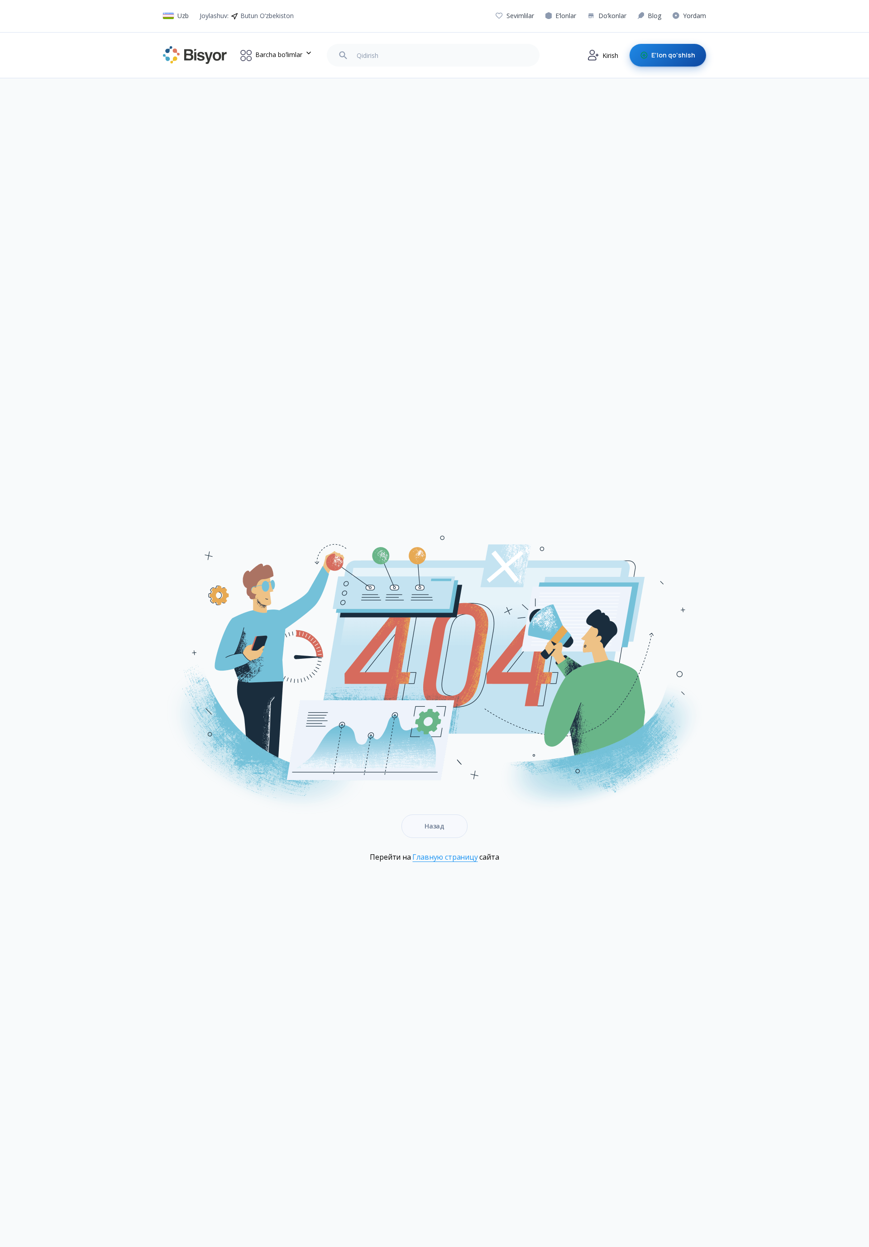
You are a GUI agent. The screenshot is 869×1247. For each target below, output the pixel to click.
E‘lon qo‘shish (673, 55)
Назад (434, 826)
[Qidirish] (343, 55)
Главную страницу (444, 857)
